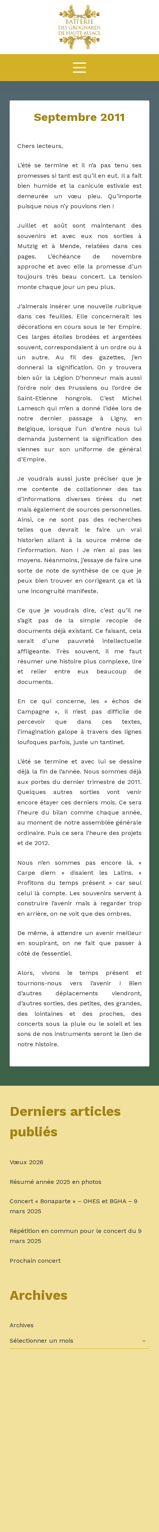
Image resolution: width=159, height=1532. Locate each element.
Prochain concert (35, 1260)
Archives (22, 1325)
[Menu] (79, 67)
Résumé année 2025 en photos (55, 1181)
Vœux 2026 (26, 1162)
